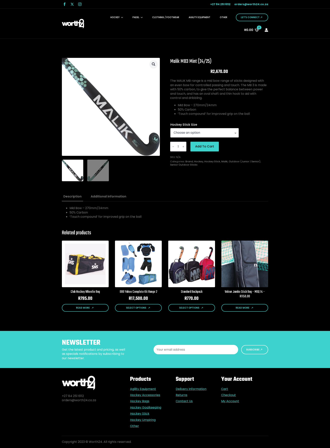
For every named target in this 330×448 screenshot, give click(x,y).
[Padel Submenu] (142, 17)
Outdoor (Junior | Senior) (244, 161)
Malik (224, 161)
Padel (136, 17)
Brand (189, 161)
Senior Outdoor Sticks (183, 164)
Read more (83, 307)
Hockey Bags (139, 401)
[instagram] (79, 4)
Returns (181, 395)
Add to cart (204, 146)
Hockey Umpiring (143, 420)
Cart (224, 389)
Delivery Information (191, 389)
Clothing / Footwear (165, 17)
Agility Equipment (199, 17)
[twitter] (72, 4)
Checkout (228, 395)
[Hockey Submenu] (123, 17)
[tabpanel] (165, 212)
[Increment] (183, 147)
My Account (230, 401)
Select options (136, 307)
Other (223, 17)
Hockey (115, 17)
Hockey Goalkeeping (145, 407)
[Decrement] (173, 147)
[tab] (72, 196)
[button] (154, 64)
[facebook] (64, 4)
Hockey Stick (212, 161)
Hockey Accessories (145, 395)
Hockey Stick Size (183, 124)
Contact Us (184, 401)
